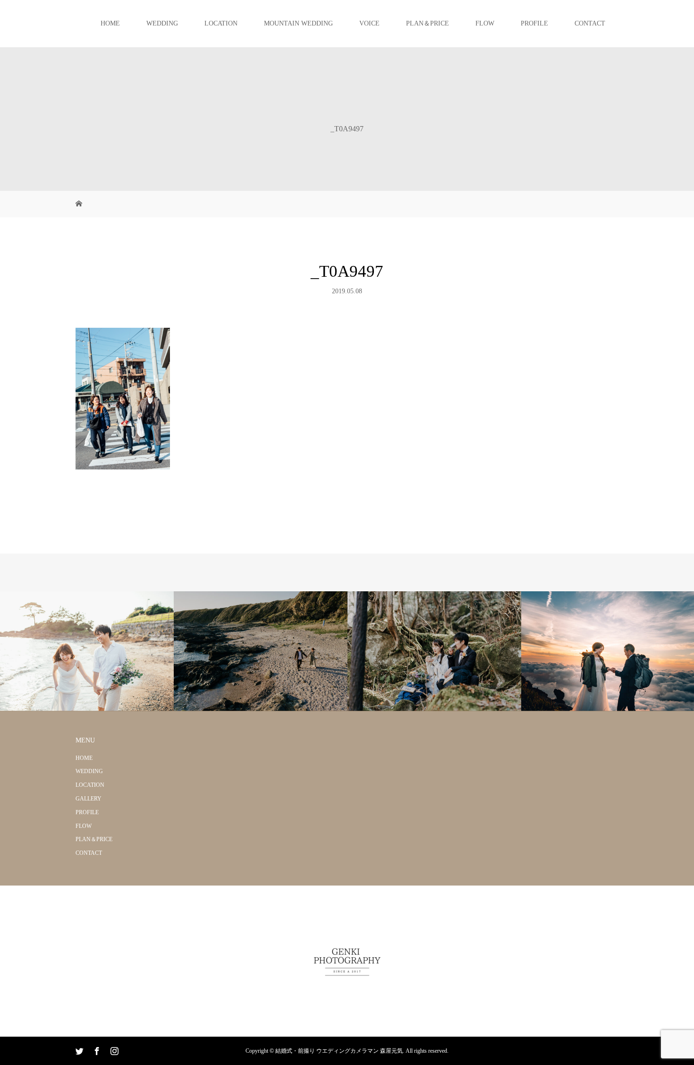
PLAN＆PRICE (427, 23)
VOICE (369, 23)
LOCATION (220, 23)
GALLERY (89, 798)
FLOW (484, 23)
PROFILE (534, 23)
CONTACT (590, 23)
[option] (87, 651)
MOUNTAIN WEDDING (298, 23)
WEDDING (162, 23)
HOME (110, 23)
